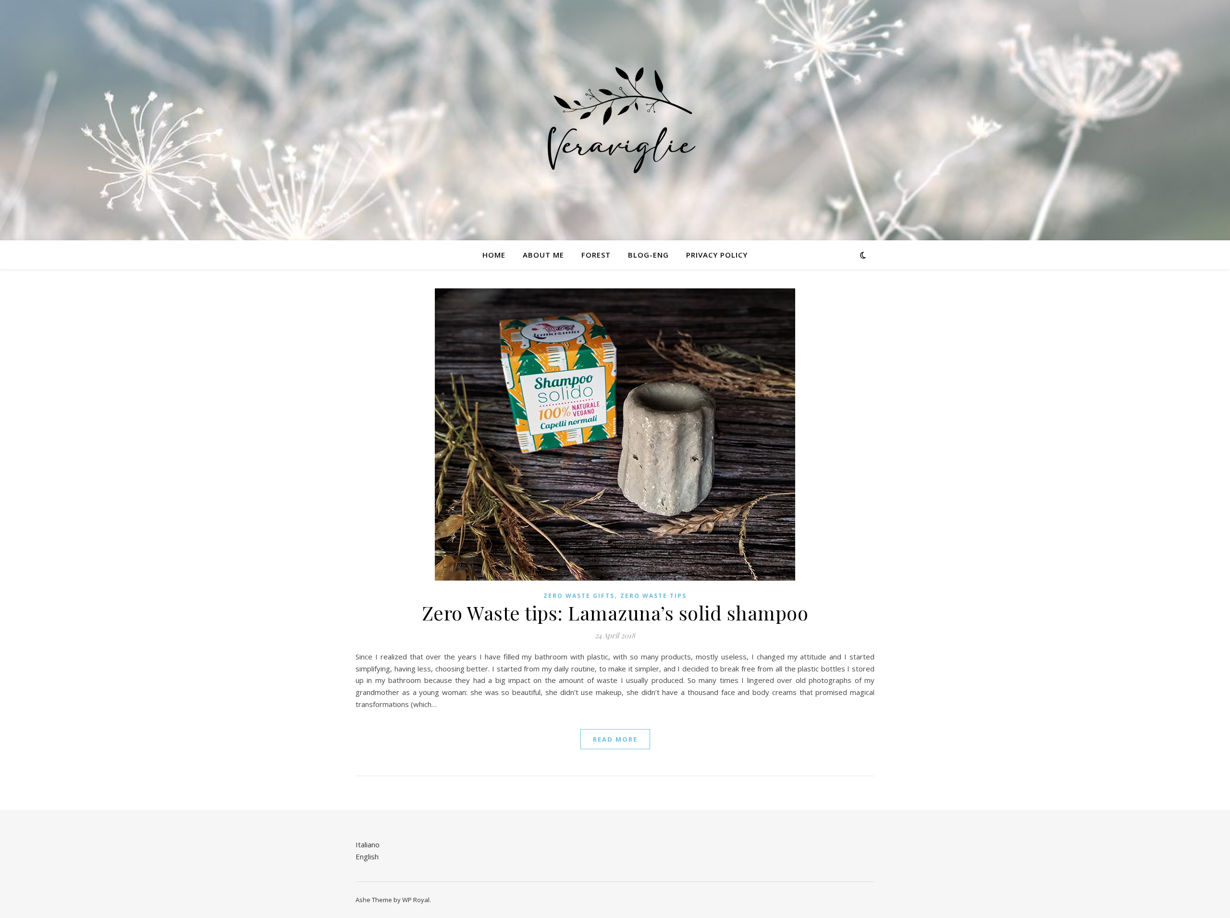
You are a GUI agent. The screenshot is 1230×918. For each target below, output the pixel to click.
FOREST (596, 255)
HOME (493, 255)
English (367, 856)
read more (615, 739)
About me (543, 255)
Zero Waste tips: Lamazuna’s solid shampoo (615, 612)
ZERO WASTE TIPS (653, 596)
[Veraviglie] (615, 120)
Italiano (368, 844)
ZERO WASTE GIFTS (579, 596)
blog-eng (648, 255)
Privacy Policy (717, 255)
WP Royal (416, 899)
